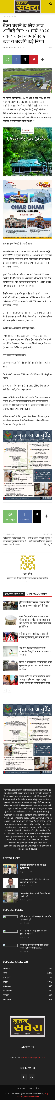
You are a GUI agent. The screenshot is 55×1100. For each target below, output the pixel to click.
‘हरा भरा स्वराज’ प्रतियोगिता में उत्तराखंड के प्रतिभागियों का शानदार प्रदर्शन (35, 651)
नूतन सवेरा (8, 47)
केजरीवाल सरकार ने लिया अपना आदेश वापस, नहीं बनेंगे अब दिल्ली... (34, 946)
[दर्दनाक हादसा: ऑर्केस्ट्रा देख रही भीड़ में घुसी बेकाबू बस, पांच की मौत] (10, 637)
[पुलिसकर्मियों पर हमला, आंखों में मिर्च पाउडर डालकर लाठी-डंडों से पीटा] (10, 605)
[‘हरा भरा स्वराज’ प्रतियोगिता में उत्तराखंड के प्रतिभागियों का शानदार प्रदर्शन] (10, 651)
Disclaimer (20, 1088)
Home (5, 16)
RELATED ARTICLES (14, 594)
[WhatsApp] (7, 59)
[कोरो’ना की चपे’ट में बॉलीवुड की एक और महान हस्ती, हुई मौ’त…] (10, 919)
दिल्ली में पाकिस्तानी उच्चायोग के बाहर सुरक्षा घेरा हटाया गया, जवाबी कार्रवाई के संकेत (35, 665)
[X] (25, 59)
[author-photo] (28, 569)
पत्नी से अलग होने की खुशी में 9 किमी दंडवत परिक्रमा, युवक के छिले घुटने (40, 541)
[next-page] (9, 690)
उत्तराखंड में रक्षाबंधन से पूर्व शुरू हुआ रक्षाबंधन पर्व (33, 866)
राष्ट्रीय (13, 16)
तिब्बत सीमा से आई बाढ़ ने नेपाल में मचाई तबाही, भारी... (35, 895)
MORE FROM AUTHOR (37, 594)
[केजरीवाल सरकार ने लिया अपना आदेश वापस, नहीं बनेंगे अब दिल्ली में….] (10, 948)
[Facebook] (16, 59)
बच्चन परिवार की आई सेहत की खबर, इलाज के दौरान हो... (34, 932)
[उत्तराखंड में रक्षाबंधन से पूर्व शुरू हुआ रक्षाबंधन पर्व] (10, 869)
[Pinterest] (33, 59)
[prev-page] (5, 690)
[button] (5, 4)
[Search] (51, 4)
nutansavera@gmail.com (33, 1057)
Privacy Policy (33, 1088)
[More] (42, 59)
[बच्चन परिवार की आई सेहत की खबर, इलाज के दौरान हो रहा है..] (10, 934)
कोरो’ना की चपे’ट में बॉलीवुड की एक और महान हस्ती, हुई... (35, 918)
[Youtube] (31, 1077)
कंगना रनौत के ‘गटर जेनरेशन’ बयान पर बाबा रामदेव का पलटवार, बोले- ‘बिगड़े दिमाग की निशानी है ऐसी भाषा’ (34, 679)
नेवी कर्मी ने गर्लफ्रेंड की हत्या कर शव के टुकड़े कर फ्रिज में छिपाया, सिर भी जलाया (14, 541)
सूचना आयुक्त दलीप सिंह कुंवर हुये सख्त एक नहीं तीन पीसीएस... (34, 880)
